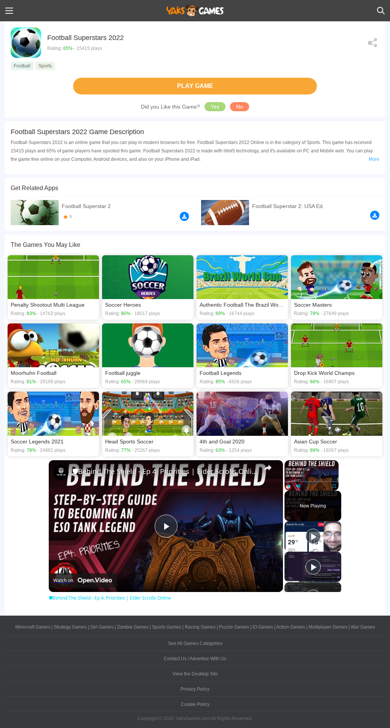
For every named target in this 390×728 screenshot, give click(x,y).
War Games (363, 627)
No (239, 107)
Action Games (290, 627)
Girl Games (101, 627)
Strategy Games (70, 627)
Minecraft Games (32, 627)
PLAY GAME (195, 86)
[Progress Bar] (312, 481)
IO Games (263, 627)
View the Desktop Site (195, 674)
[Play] (289, 486)
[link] (61, 472)
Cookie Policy (195, 704)
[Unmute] (298, 486)
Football (22, 66)
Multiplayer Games (327, 627)
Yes (215, 107)
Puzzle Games (234, 627)
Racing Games (200, 627)
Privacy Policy (195, 689)
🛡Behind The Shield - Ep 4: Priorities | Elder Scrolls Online (164, 471)
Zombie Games (133, 627)
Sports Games (166, 627)
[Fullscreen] (334, 486)
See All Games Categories (195, 643)
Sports (45, 66)
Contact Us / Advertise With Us (195, 658)
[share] (268, 468)
